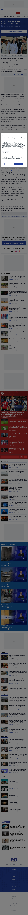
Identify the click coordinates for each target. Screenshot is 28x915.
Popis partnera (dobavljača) (7, 159)
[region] (14, 150)
